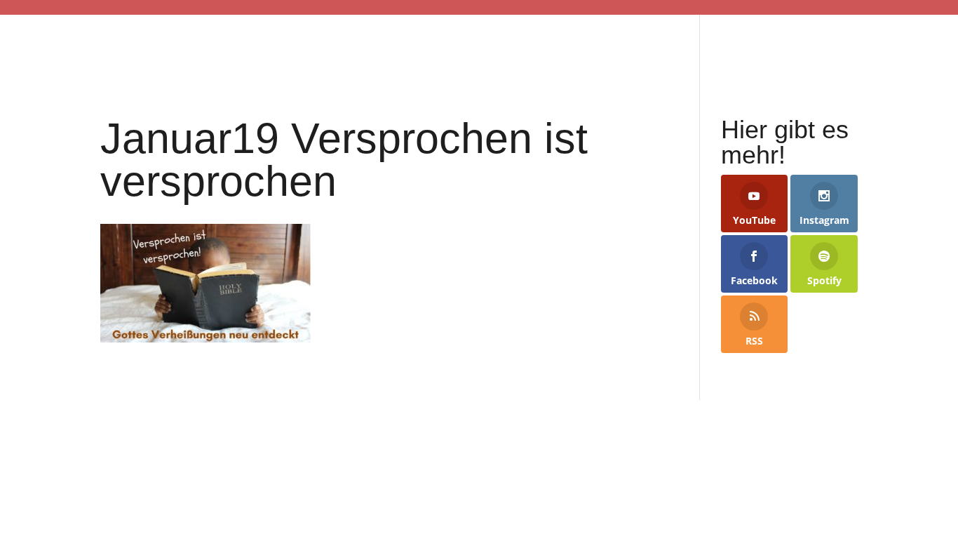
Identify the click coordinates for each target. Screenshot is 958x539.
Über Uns (662, 47)
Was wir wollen (539, 47)
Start (168, 47)
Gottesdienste (273, 47)
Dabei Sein (397, 47)
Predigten (777, 47)
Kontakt (873, 47)
